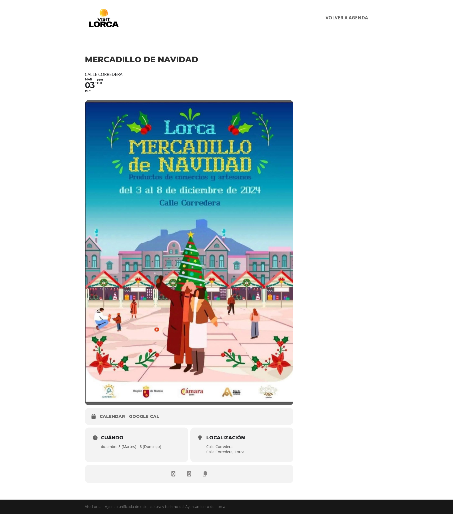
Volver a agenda (347, 18)
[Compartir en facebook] (173, 473)
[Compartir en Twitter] (189, 473)
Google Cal (144, 416)
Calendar (112, 416)
